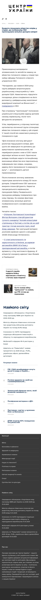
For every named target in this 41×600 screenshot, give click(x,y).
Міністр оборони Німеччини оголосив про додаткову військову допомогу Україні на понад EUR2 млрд (19, 325)
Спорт (4, 478)
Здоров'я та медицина (10, 450)
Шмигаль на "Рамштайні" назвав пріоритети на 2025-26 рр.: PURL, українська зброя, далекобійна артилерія (20, 534)
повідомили (7, 106)
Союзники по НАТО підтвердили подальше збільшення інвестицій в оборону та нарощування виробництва (19, 334)
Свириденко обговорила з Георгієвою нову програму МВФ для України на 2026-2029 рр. (19, 315)
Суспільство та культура (11, 482)
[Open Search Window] (3, 19)
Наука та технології (9, 462)
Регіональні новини (9, 470)
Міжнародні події (8, 458)
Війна (23, 23)
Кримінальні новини (9, 454)
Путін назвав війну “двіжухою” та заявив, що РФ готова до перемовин (24, 290)
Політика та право (9, 466)
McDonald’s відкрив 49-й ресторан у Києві (18, 525)
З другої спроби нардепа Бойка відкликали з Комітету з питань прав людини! (16, 273)
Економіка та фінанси (10, 446)
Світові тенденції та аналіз (12, 474)
